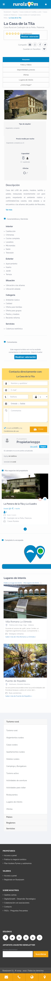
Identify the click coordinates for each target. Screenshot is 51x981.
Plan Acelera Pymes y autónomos (18, 863)
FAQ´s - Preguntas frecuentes (16, 911)
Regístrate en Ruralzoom (14, 880)
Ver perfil (33, 447)
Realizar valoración (29, 36)
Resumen (26, 59)
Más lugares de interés (31, 583)
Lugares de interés (26, 80)
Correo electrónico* (10, 950)
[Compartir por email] (30, 44)
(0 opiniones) (26, 33)
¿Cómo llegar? (26, 85)
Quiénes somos (10, 895)
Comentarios (12, 342)
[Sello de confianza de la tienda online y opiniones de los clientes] (12, 919)
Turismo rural (11, 730)
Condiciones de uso (11, 431)
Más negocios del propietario (16, 471)
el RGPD (15, 428)
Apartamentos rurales (15, 752)
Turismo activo (12, 773)
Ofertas (26, 75)
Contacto (8, 907)
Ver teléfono (12, 456)
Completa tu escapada (14, 540)
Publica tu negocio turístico (15, 859)
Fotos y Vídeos (25, 65)
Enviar (40, 429)
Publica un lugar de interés (13, 583)
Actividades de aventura (16, 780)
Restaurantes (12, 795)
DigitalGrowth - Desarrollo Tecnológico (20, 899)
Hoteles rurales (12, 759)
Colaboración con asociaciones (16, 903)
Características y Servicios (17, 219)
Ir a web (13, 462)
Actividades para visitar (16, 788)
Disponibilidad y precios (26, 70)
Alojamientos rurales (15, 738)
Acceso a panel (10, 855)
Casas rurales (12, 745)
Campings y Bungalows (16, 766)
